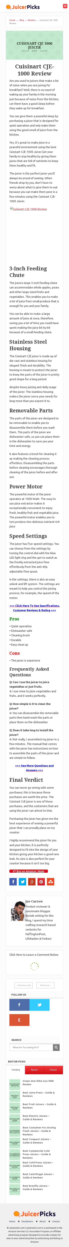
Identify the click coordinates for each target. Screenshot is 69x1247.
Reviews (32, 20)
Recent (34, 1070)
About (43, 1221)
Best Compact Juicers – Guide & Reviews (37, 1141)
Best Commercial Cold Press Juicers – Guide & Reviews (37, 1154)
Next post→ (45, 985)
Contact (56, 1221)
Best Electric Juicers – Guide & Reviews (36, 1117)
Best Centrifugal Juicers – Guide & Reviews (38, 1176)
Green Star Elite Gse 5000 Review (38, 1082)
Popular (53, 1070)
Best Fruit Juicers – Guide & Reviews (39, 1106)
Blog (23, 20)
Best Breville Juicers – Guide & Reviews (36, 1187)
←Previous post (23, 985)
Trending (15, 1070)
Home (13, 20)
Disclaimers (27, 1221)
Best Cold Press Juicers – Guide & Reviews (38, 1164)
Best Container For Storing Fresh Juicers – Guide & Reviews (39, 1131)
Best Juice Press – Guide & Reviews (39, 1094)
